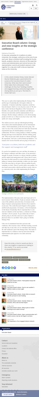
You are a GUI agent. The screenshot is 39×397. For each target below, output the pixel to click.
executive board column (20, 257)
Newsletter (5, 387)
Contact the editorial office (9, 348)
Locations (4, 346)
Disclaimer (5, 354)
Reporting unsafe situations (9, 380)
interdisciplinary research (10, 260)
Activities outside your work (9, 371)
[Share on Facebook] (3, 268)
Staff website (3, 23)
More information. (22, 392)
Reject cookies (22, 394)
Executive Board (6, 332)
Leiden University (5, 1)
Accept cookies (8, 394)
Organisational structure (27, 1)
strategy (5, 262)
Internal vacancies (7, 366)
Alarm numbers (6, 377)
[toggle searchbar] (36, 5)
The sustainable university (9, 363)
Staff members (17, 1)
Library (35, 1)
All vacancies (5, 368)
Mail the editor (33, 268)
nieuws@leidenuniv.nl (13, 249)
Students (11, 1)
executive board (7, 257)
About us (4, 360)
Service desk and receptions (9, 343)
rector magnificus (24, 260)
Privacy (4, 351)
